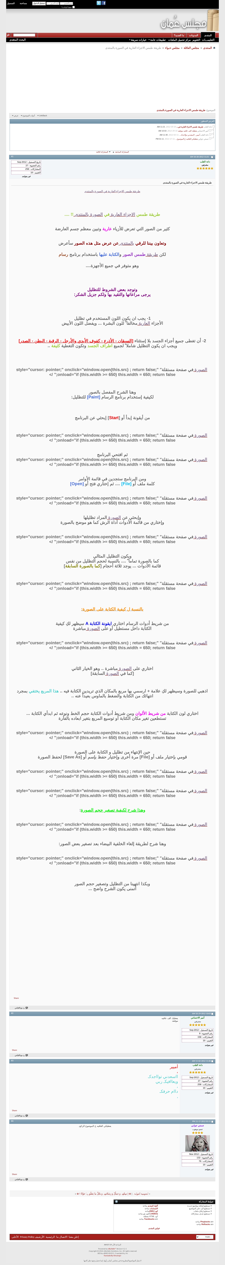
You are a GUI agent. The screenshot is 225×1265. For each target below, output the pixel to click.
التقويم (196, 39)
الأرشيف (39, 1237)
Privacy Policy (27, 1237)
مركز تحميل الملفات (179, 39)
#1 (12, 157)
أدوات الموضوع (29, 115)
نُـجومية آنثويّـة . (140, 1193)
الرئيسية (50, 1237)
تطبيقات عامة (158, 39)
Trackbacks (149, 1219)
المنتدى (208, 35)
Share (16, 998)
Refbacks (205, 1224)
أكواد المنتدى (153, 1206)
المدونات (193, 35)
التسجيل (11, 3)
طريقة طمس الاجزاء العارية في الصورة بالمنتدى (181, 110)
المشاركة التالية (102, 152)
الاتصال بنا (61, 1237)
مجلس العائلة (191, 47)
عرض (16, 115)
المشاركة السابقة (122, 152)
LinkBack (43, 115)
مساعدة (23, 3)
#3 (12, 1061)
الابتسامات (154, 1208)
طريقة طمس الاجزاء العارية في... (189, 127)
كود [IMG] (153, 1211)
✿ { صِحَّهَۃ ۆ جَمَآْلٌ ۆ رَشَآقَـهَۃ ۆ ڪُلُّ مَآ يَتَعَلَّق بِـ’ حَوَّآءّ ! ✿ (104, 1193)
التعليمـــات (208, 39)
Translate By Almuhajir (112, 1256)
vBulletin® (112, 1249)
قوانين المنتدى (154, 1228)
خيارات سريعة (138, 39)
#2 (12, 1013)
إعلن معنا (73, 1237)
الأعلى (15, 1237)
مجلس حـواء (172, 47)
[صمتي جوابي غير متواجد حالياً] (197, 1143)
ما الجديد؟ (179, 35)
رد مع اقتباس (20, 1008)
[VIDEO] (154, 1214)
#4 (12, 1121)
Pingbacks (205, 1222)
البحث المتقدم (18, 39)
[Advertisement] (95, 17)
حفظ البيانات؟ (67, 7)
